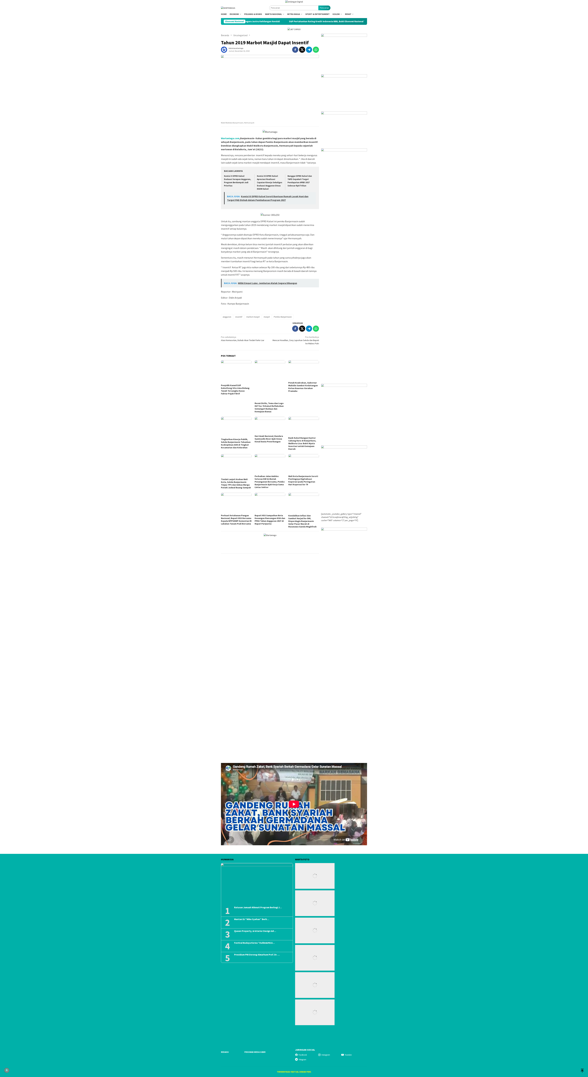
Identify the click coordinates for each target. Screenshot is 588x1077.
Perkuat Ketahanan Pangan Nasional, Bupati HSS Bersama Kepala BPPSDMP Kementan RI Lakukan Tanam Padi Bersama (236, 519)
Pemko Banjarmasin (283, 316)
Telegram (302, 1059)
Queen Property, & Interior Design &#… (255, 931)
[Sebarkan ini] (295, 50)
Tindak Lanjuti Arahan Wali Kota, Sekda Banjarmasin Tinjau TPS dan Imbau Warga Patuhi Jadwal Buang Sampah (236, 483)
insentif (238, 316)
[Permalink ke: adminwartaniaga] (224, 49)
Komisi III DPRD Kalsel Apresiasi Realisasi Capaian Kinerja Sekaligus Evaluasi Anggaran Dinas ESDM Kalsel (269, 182)
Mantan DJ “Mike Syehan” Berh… (251, 919)
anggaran (227, 316)
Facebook (303, 1055)
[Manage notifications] (6, 1070)
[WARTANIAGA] (228, 7)
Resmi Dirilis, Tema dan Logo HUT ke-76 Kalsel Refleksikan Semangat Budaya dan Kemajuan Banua (269, 407)
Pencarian (324, 7)
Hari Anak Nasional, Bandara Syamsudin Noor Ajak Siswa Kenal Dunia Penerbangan (269, 439)
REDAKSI (225, 1052)
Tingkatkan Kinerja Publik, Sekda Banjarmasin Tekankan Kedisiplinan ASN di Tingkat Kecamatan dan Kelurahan (236, 443)
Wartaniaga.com (230, 138)
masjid (267, 316)
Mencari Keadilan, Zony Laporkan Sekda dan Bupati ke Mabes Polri (296, 340)
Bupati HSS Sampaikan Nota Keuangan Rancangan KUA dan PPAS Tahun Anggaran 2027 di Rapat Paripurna (270, 519)
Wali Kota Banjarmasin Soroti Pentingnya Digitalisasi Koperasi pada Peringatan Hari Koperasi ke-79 (303, 480)
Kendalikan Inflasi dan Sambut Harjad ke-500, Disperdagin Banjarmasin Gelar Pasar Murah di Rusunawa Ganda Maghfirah (302, 521)
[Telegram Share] (309, 50)
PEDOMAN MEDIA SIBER (255, 1052)
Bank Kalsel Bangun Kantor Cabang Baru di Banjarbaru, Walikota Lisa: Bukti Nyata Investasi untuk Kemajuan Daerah (302, 443)
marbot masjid (253, 316)
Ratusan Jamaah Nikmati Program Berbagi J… (258, 907)
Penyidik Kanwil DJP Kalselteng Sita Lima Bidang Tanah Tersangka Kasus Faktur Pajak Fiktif (235, 389)
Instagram (326, 1055)
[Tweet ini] (302, 50)
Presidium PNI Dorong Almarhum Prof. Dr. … (257, 954)
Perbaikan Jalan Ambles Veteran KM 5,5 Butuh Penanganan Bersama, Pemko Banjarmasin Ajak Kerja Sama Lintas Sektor (270, 482)
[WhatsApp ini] (316, 50)
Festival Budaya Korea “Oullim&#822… (254, 943)
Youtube (348, 1055)
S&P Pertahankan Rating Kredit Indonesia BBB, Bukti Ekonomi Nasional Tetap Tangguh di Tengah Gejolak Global (266, 21)
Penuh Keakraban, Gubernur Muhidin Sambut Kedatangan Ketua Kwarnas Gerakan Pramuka (303, 386)
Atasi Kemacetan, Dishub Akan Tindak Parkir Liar (242, 339)
